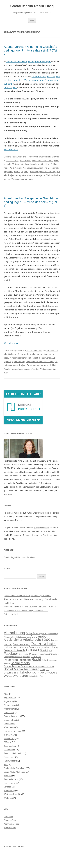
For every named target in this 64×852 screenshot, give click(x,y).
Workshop (35, 676)
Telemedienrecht (11, 779)
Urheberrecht (45, 354)
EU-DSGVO (9, 738)
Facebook (11, 654)
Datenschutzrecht (14, 650)
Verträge (16, 164)
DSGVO (32, 650)
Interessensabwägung (40, 654)
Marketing (26, 657)
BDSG (46, 639)
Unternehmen (11, 672)
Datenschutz (43, 643)
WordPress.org (10, 827)
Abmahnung (14, 633)
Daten (27, 644)
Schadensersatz (49, 660)
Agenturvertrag (29, 168)
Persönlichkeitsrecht (17, 659)
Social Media (20, 663)
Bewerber (55, 640)
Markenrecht (17, 657)
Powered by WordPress (14, 846)
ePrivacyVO (9, 735)
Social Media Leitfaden (44, 666)
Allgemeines (25, 160)
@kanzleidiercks (41, 528)
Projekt (22, 365)
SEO (6, 764)
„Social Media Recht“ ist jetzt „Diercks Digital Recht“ (27, 595)
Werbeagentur (17, 179)
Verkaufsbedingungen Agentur (25, 369)
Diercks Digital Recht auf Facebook (20, 557)
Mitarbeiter (36, 656)
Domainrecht (9, 724)
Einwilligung (46, 650)
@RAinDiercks (44, 513)
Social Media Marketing (42, 160)
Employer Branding (12, 731)
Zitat (41, 676)
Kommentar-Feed (11, 824)
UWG (43, 672)
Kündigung (8, 657)
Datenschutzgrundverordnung (43, 647)
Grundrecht (23, 654)
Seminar (7, 663)
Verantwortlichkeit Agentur (33, 175)
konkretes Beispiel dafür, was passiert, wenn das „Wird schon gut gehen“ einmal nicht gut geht (32, 80)
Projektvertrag (14, 175)
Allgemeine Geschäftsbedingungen (41, 361)
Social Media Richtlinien (21, 669)
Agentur (18, 168)
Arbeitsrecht (32, 639)
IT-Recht (7, 742)
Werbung (29, 179)
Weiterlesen (11, 149)
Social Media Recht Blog (32, 6)
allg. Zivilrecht (12, 160)
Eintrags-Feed (10, 820)
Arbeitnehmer (13, 639)
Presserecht (9, 757)
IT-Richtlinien (54, 654)
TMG (42, 669)
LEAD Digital (10, 87)
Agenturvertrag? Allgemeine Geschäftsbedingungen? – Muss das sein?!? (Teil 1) (31, 202)
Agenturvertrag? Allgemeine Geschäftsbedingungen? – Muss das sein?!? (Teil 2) (31, 50)
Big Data (8, 644)
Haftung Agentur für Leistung (42, 171)
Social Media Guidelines (19, 666)
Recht (36, 659)
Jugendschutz (10, 746)
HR (29, 654)
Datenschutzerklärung (16, 647)
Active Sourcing (34, 633)
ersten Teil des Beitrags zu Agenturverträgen (28, 61)
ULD (47, 670)
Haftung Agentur (21, 171)
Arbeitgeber (39, 636)
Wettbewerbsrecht (29, 164)
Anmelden (8, 816)
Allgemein (8, 701)
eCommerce (9, 727)
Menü (32, 20)
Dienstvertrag (10, 720)
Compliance (19, 644)
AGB (12, 168)
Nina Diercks (53, 157)
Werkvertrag (9, 790)
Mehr (10, 494)
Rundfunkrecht (10, 761)
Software (8, 776)
